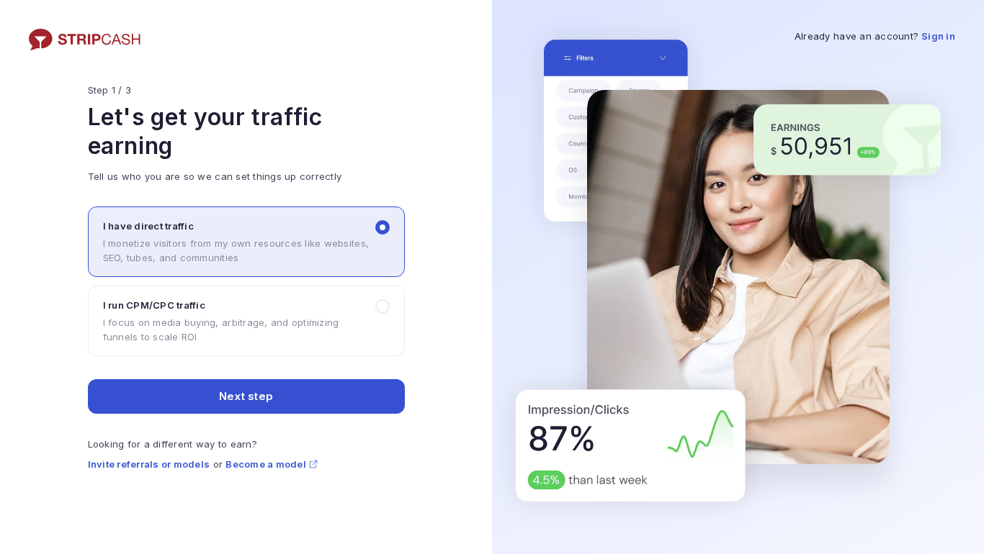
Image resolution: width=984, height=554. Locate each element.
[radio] (246, 241)
